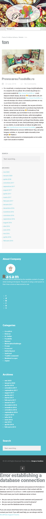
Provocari (8, 348)
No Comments (30, 84)
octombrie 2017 (8, 183)
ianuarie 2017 (7, 204)
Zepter (7, 361)
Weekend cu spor (11, 358)
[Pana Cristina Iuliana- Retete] (23, 13)
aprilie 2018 (7, 179)
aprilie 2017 (7, 194)
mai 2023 (6, 172)
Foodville (8, 339)
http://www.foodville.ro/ (27, 93)
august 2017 (7, 190)
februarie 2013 (8, 241)
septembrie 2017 (9, 186)
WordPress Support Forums (9, 515)
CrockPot (8, 331)
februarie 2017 (8, 201)
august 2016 (7, 223)
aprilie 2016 (7, 237)
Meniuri (7, 341)
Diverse (7, 334)
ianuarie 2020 (7, 176)
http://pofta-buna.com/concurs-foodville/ (21, 127)
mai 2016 (6, 233)
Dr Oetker (8, 336)
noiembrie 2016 (8, 212)
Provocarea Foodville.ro (18, 79)
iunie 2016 (6, 230)
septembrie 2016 (9, 219)
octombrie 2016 (8, 215)
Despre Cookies (37, 461)
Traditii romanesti (12, 356)
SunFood (8, 353)
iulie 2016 (6, 226)
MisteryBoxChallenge (13, 343)
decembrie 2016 (8, 208)
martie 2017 (7, 197)
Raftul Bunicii (10, 351)
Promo (7, 346)
